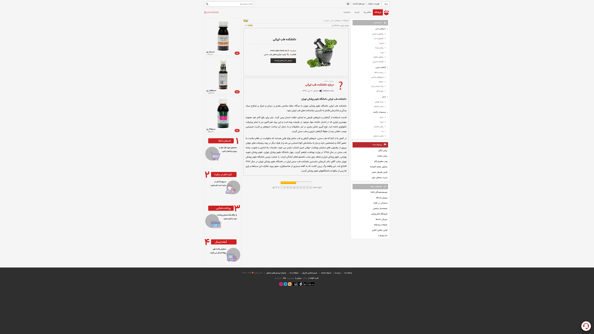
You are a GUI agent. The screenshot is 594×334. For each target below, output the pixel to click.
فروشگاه (377, 12)
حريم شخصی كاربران (309, 273)
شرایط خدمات (326, 273)
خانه (386, 12)
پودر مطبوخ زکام (380, 161)
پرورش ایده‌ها (381, 197)
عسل (384, 96)
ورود (385, 3)
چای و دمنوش (378, 136)
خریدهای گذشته (359, 3)
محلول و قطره (378, 57)
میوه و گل (379, 91)
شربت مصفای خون (379, 177)
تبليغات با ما (294, 273)
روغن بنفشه (382, 156)
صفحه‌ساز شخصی (380, 208)
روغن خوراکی (378, 126)
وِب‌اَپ (304, 278)
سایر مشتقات (378, 106)
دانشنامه (347, 12)
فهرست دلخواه (373, 3)
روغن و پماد (379, 47)
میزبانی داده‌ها (381, 219)
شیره (381, 122)
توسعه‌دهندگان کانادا (379, 192)
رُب (382, 131)
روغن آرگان (382, 150)
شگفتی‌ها (367, 12)
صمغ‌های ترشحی (377, 77)
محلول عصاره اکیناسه (378, 166)
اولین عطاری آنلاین (379, 230)
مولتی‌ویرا (290, 278)
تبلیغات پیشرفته (380, 224)
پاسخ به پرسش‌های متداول (276, 273)
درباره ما (338, 273)
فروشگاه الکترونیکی (379, 214)
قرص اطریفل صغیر (379, 172)
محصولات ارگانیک (379, 112)
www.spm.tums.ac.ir (279, 50)
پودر (381, 52)
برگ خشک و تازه (377, 86)
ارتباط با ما (348, 273)
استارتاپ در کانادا (380, 203)
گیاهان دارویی (380, 67)
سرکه (381, 117)
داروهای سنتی (380, 28)
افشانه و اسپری (377, 61)
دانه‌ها (381, 81)
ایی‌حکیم (278, 278)
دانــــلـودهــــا (382, 235)
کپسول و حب (378, 38)
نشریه (357, 12)
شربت (381, 43)
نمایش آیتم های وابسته (283, 60)
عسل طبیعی (379, 102)
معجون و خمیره (377, 33)
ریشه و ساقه (378, 72)
